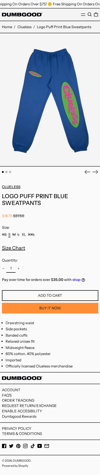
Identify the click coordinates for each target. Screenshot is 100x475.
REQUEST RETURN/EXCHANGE (29, 405)
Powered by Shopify (15, 465)
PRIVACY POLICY (16, 428)
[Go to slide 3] (10, 172)
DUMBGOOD (21, 460)
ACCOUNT (11, 390)
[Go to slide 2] (7, 172)
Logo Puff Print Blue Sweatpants (64, 27)
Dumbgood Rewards (19, 416)
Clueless (24, 27)
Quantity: (10, 260)
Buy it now (50, 308)
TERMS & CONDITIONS (22, 433)
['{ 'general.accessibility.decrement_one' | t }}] (3, 268)
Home (7, 27)
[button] (89, 14)
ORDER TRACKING (18, 400)
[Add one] (19, 268)
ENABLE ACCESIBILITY (22, 411)
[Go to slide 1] (3, 172)
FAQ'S (7, 395)
